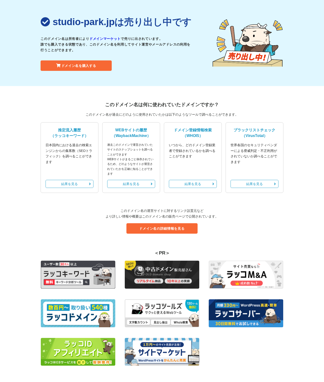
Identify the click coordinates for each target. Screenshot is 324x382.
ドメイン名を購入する (78, 66)
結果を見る (69, 184)
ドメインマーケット (105, 39)
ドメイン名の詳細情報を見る (162, 228)
